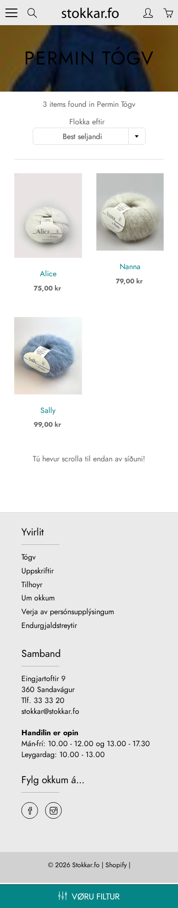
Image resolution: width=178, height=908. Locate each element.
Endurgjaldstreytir (49, 625)
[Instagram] (53, 810)
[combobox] (89, 136)
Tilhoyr (31, 584)
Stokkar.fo (86, 865)
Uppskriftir (37, 570)
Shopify (116, 865)
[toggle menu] (11, 13)
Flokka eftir (86, 122)
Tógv (28, 557)
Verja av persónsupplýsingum (67, 611)
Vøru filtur (96, 896)
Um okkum (38, 597)
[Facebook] (29, 810)
